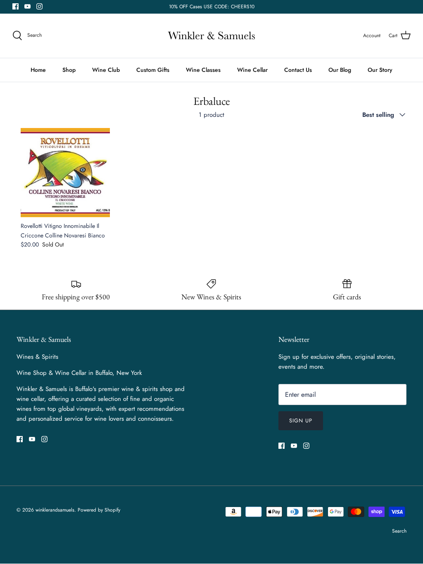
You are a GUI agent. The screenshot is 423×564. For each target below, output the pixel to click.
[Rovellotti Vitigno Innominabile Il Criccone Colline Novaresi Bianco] (65, 172)
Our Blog (339, 70)
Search (399, 531)
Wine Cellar (252, 70)
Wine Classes (203, 70)
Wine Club (106, 70)
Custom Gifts (152, 70)
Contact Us (298, 70)
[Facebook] (15, 6)
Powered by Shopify (99, 510)
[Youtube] (27, 6)
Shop (69, 70)
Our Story (380, 70)
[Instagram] (39, 6)
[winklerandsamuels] (211, 36)
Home (38, 70)
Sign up (300, 420)
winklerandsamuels (55, 510)
